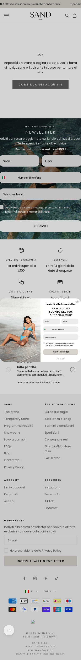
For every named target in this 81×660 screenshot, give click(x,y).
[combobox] (47, 329)
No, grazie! (61, 359)
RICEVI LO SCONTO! (61, 352)
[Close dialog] (77, 302)
